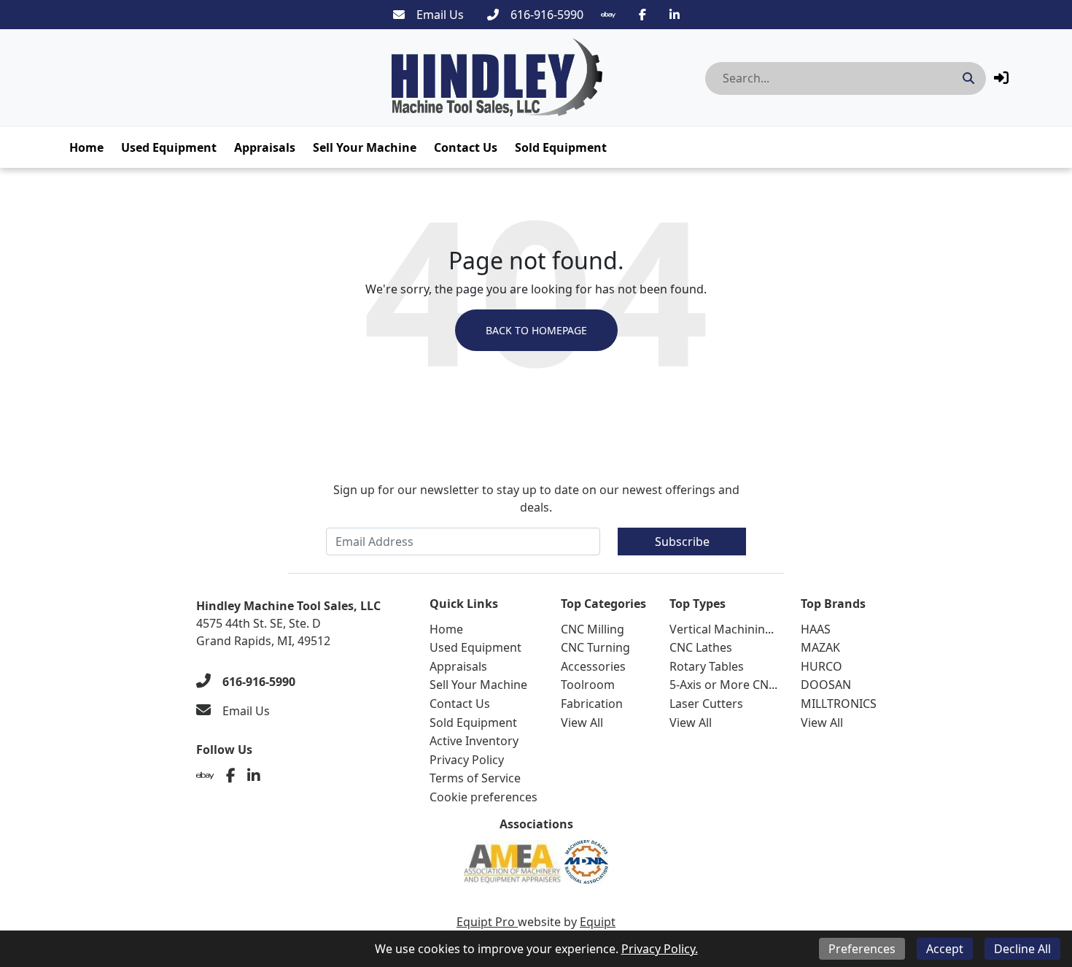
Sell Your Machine (364, 147)
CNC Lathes (700, 647)
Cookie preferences (483, 797)
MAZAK (820, 647)
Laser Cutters (706, 704)
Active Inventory (474, 741)
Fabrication (592, 704)
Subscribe (682, 541)
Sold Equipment (561, 147)
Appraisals (264, 147)
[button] (1001, 78)
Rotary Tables (706, 666)
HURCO (821, 666)
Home (86, 147)
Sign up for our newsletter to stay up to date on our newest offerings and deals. (536, 498)
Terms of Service (475, 778)
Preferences (862, 949)
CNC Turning (595, 647)
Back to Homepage (536, 330)
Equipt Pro (487, 922)
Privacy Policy (467, 760)
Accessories (593, 666)
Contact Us (465, 147)
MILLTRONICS (839, 704)
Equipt (597, 922)
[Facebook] (642, 15)
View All (582, 722)
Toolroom (588, 685)
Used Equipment (169, 147)
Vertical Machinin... (721, 629)
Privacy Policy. (659, 949)
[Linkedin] (674, 15)
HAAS (816, 629)
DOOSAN (826, 685)
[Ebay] (608, 15)
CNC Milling (592, 629)
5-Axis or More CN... (723, 685)
